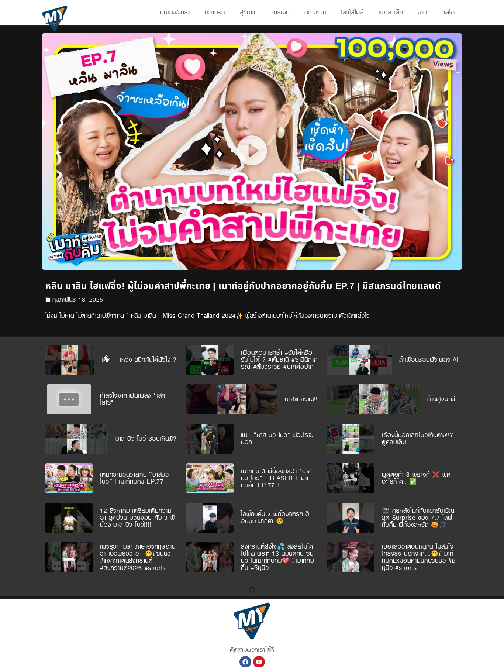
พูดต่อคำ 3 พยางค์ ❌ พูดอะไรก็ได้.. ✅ (416, 478)
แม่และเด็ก (391, 12)
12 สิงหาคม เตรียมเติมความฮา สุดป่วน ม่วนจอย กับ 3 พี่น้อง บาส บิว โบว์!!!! (137, 518)
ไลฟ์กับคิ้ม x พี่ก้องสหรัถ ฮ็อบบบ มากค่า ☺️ (275, 517)
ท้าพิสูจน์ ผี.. (443, 399)
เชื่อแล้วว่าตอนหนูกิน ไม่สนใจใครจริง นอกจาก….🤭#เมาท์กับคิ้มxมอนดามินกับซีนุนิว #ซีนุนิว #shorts (419, 557)
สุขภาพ (248, 12)
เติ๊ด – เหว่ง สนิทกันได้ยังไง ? (139, 360)
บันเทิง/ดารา (175, 12)
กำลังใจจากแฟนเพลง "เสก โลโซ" (132, 399)
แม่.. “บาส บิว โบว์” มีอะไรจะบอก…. (277, 438)
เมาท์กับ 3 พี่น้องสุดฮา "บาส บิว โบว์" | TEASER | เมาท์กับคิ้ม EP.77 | (276, 478)
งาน (422, 12)
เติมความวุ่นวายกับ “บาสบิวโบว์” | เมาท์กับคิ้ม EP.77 (134, 478)
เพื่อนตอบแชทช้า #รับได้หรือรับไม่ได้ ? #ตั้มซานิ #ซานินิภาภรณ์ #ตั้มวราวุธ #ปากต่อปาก (279, 360)
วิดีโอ (448, 12)
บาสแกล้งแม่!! (301, 399)
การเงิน (281, 12)
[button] (252, 151)
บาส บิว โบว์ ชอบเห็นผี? (146, 439)
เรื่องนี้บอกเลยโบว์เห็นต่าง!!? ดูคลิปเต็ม (417, 438)
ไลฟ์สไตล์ (352, 12)
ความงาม (315, 12)
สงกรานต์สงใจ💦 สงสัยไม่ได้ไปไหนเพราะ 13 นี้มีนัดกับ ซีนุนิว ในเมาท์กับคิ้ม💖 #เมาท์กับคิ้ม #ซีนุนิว (277, 557)
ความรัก (215, 12)
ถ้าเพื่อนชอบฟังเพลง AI (429, 360)
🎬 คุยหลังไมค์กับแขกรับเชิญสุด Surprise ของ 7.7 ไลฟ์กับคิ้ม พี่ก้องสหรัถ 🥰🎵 (418, 518)
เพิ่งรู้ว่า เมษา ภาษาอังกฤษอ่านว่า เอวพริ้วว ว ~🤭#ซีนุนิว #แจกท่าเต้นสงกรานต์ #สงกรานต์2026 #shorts (137, 557)
